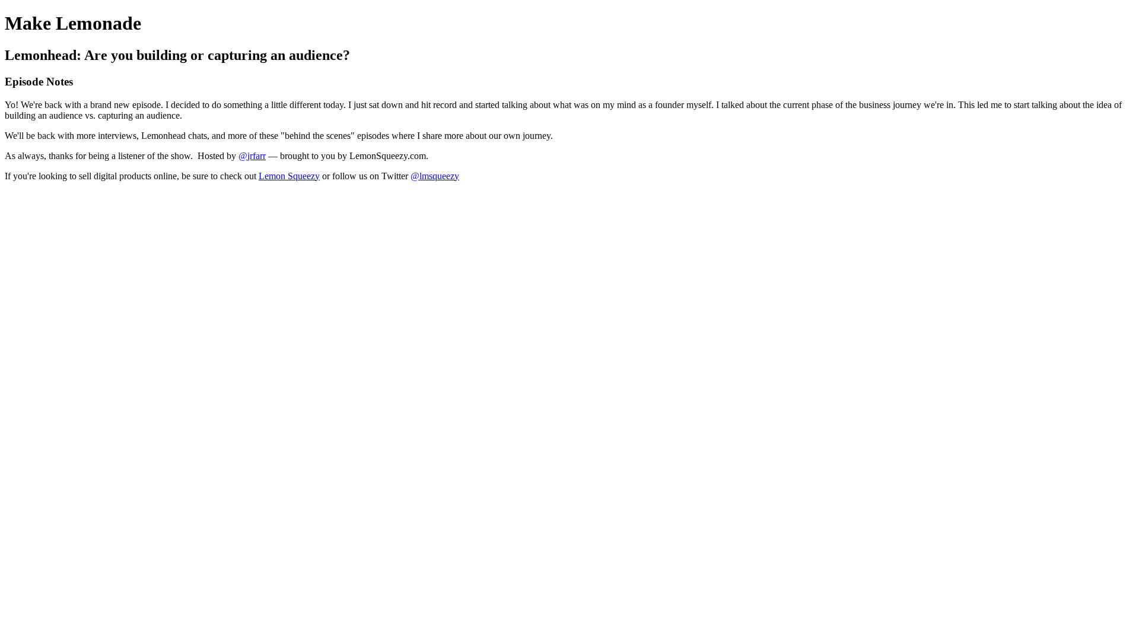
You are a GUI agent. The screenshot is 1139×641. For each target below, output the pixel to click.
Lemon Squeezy (289, 176)
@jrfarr (252, 156)
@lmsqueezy (435, 176)
